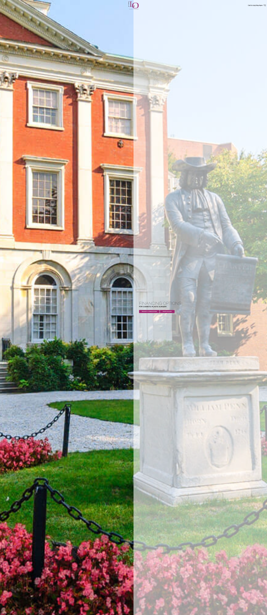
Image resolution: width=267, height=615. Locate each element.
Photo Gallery (167, 311)
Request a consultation (149, 311)
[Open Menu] (264, 5)
